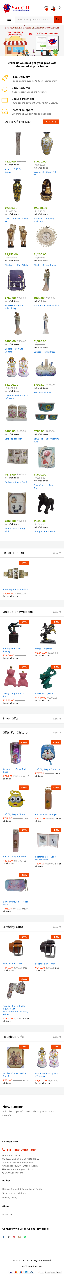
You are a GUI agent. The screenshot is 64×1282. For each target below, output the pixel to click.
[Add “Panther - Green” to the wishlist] (54, 688)
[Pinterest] (14, 1237)
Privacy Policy (9, 1197)
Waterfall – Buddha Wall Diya (44, 220)
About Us (7, 1214)
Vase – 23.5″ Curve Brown (15, 170)
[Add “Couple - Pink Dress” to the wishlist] (53, 334)
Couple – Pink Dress (44, 352)
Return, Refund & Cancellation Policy (22, 1189)
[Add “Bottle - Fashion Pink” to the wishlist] (22, 851)
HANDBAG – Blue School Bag (14, 306)
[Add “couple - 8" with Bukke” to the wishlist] (53, 291)
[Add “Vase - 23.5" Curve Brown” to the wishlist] (24, 154)
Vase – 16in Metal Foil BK (16, 220)
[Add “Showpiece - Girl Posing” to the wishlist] (22, 643)
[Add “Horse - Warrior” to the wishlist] (54, 643)
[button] (10, 154)
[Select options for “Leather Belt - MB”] (8, 958)
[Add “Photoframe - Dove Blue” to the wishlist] (53, 467)
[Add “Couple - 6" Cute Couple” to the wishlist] (24, 334)
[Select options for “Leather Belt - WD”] (40, 958)
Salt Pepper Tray (13, 438)
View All (57, 553)
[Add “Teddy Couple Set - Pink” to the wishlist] (22, 688)
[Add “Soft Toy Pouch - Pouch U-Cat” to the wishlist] (22, 896)
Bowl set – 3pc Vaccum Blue (46, 440)
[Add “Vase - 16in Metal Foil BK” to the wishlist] (24, 201)
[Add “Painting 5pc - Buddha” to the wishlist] (22, 584)
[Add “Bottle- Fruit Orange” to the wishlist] (54, 809)
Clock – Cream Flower (45, 265)
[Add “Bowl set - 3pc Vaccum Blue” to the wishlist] (53, 424)
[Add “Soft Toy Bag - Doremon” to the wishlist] (54, 764)
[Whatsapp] (25, 1237)
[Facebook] (3, 1237)
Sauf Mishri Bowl (43, 392)
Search (58, 19)
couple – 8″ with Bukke (46, 305)
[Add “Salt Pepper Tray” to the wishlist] (24, 424)
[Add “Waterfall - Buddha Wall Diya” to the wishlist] (53, 201)
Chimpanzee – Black (44, 531)
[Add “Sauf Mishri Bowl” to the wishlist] (53, 377)
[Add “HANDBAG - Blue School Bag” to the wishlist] (24, 291)
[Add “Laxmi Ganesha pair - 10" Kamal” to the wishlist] (24, 377)
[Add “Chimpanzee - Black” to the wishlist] (53, 514)
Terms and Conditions (14, 1193)
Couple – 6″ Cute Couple (14, 350)
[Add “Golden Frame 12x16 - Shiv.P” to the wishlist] (22, 1068)
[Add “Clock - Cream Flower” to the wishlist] (53, 247)
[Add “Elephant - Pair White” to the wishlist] (24, 247)
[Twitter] (8, 1237)
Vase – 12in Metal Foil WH (45, 173)
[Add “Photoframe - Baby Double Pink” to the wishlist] (54, 851)
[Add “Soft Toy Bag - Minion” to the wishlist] (22, 809)
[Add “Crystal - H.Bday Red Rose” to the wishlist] (22, 764)
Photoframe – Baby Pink (15, 530)
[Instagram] (19, 1237)
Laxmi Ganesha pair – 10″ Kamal (16, 396)
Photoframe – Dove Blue (44, 486)
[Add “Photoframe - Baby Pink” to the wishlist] (24, 514)
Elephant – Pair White (16, 265)
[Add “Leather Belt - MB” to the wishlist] (22, 958)
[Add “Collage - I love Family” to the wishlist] (24, 467)
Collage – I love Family (16, 482)
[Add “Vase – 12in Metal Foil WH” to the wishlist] (53, 154)
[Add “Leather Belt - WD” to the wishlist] (54, 958)
